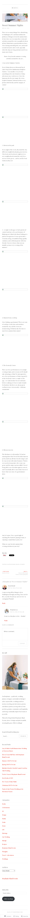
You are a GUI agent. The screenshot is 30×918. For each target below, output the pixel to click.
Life (3, 829)
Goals (3, 822)
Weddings (5, 859)
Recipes (4, 844)
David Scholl (11, 586)
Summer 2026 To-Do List (9, 761)
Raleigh (4, 840)
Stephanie (13, 610)
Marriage (4, 833)
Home (4, 826)
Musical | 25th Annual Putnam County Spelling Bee (22, 573)
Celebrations (6, 807)
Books (4, 804)
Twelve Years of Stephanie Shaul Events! (14, 774)
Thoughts (5, 851)
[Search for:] (10, 736)
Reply (3, 603)
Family (4, 818)
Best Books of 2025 (7, 778)
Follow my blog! (8, 899)
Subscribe (5, 890)
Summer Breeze (5, 572)
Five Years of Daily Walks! (9, 782)
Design (4, 815)
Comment (22, 643)
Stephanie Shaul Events (17, 564)
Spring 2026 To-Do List (8, 764)
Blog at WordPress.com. (15, 912)
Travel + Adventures (8, 855)
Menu (16, 8)
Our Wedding (6, 837)
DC (3, 811)
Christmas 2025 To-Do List (9, 785)
